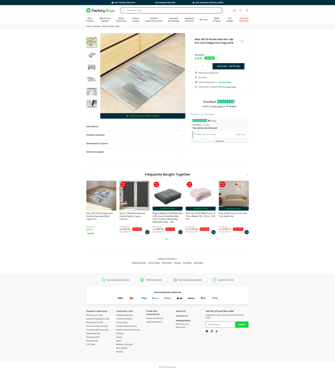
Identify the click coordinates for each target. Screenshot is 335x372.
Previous (92, 35)
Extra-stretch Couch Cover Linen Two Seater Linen (233, 214)
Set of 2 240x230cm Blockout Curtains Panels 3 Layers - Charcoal (132, 216)
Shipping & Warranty (124, 315)
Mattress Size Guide (124, 344)
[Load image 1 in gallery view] (91, 42)
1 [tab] (166, 239)
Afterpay (120, 333)
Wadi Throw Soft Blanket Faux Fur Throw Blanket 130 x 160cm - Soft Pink (200, 216)
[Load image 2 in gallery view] (91, 55)
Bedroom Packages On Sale (97, 319)
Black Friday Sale (93, 333)
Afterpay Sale (92, 341)
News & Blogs (121, 348)
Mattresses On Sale (94, 315)
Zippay (119, 337)
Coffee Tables (154, 263)
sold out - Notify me (228, 66)
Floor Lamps (167, 263)
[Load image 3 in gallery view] (91, 67)
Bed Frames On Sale (94, 322)
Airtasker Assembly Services (128, 330)
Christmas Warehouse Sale (97, 330)
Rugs (117, 26)
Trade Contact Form (154, 322)
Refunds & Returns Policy (126, 326)
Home (88, 26)
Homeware (96, 26)
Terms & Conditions (124, 319)
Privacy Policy (121, 322)
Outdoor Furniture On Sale (97, 326)
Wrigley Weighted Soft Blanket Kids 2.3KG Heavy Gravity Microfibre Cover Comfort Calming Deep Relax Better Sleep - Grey (168, 217)
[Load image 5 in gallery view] (91, 91)
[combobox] (171, 10)
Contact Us (182, 315)
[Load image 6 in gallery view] (91, 104)
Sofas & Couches (139, 263)
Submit (241, 324)
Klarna (118, 341)
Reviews (119, 352)
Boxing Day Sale (93, 337)
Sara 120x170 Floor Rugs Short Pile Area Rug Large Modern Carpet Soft (99, 216)
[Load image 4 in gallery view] (91, 79)
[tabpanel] (101, 208)
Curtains (177, 263)
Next (92, 109)
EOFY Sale (90, 344)
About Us (181, 311)
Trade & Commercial (154, 318)
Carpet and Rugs (108, 26)
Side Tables (198, 263)
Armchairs (187, 263)
